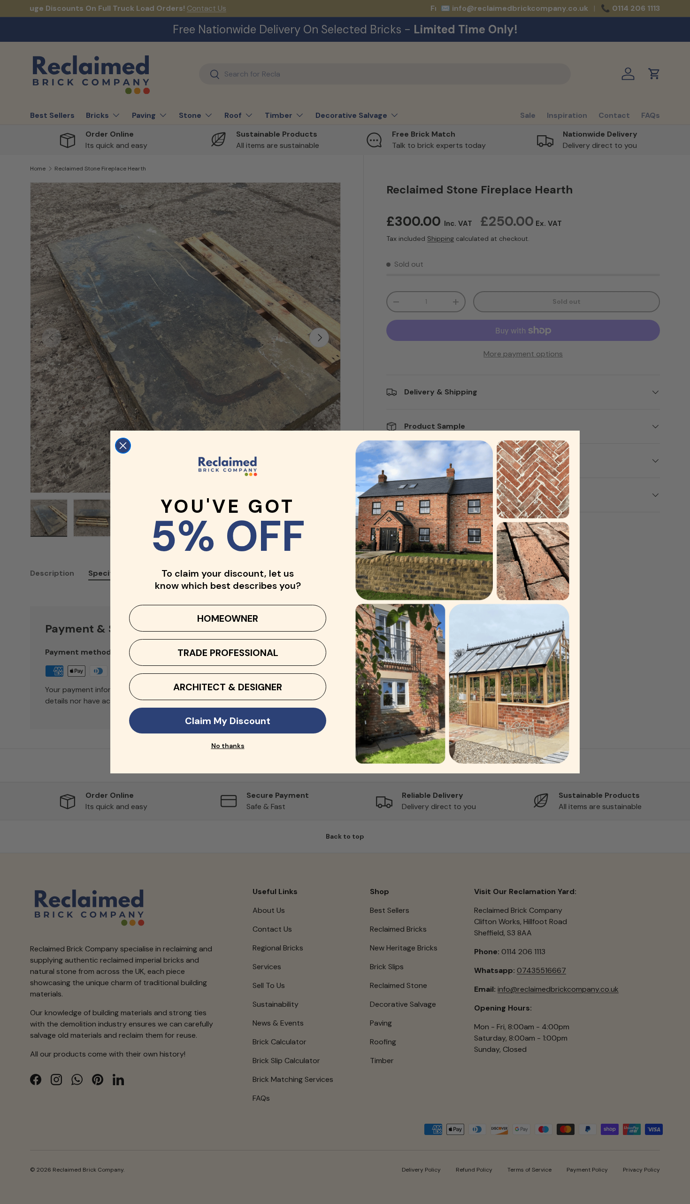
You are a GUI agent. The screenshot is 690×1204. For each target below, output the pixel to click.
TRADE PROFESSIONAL (227, 653)
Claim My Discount (227, 721)
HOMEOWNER (227, 618)
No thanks (228, 745)
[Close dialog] (122, 445)
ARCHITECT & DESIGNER (227, 687)
